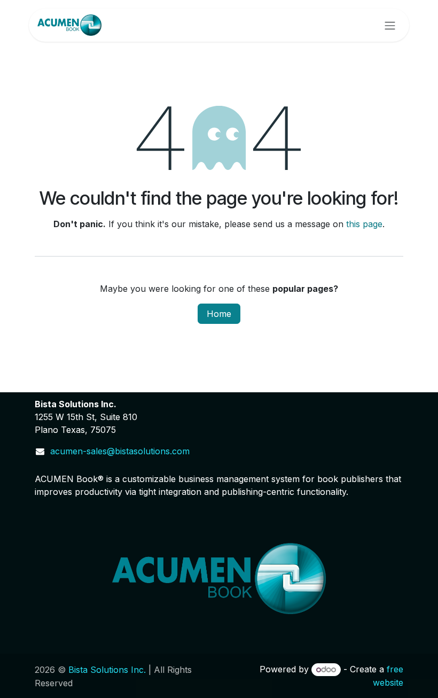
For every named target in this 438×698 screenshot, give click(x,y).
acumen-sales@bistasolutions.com (120, 451)
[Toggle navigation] (390, 25)
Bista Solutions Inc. (107, 669)
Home (219, 313)
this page (364, 224)
